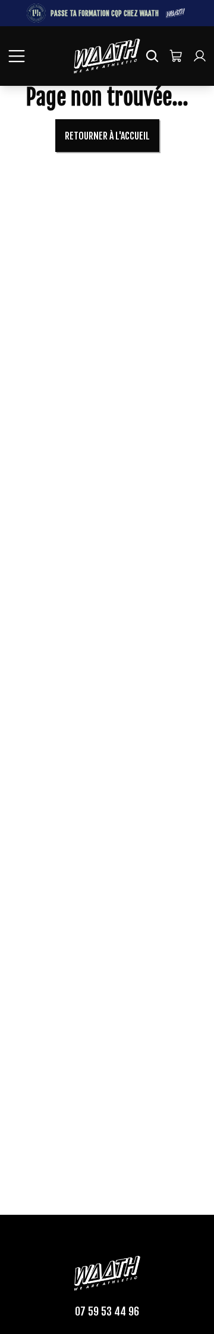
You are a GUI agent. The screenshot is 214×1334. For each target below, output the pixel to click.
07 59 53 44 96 (107, 1311)
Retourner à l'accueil (107, 136)
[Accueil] (107, 56)
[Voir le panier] (176, 56)
